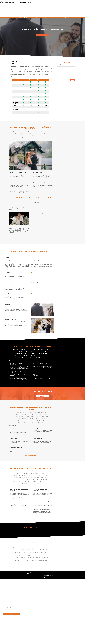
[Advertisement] (42, 10)
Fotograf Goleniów (52, 17)
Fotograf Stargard (26, 17)
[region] (11, 611)
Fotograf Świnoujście (45, 17)
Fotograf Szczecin (20, 17)
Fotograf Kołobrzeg (32, 17)
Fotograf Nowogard (59, 17)
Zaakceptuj (11, 614)
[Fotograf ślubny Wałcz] (30, 529)
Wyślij (72, 80)
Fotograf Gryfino (65, 17)
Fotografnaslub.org (46, 572)
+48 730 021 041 (47, 577)
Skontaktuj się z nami (42, 35)
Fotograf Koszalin (39, 17)
